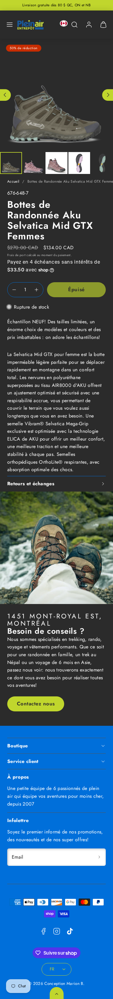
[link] (89, 24)
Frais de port (16, 255)
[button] (9, 24)
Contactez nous (36, 703)
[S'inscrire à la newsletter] (99, 857)
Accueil (13, 181)
